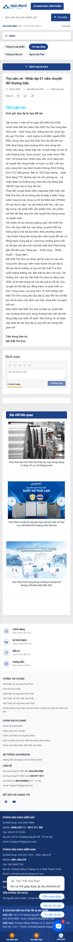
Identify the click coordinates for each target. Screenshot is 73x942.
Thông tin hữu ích (13, 54)
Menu (12, 35)
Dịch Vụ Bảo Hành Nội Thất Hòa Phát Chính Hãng (26, 740)
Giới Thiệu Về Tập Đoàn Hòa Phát (19, 703)
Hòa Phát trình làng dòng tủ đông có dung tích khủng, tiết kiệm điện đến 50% (36, 584)
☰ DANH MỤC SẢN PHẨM (47, 6)
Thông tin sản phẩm (15, 46)
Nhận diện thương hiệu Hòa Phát (18, 693)
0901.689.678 (18, 859)
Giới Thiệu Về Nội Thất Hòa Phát (18, 698)
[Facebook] (6, 802)
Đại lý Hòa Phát (36, 54)
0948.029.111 (18, 827)
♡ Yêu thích (65, 26)
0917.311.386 (35, 827)
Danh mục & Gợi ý (38, 66)
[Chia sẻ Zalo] (25, 95)
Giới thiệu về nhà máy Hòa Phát (18, 683)
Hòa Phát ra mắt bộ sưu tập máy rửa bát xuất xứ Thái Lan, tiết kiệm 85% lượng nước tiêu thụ (36, 524)
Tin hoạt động (38, 46)
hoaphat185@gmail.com (21, 785)
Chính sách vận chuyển (14, 730)
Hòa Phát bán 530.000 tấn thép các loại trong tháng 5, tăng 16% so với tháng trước (36, 464)
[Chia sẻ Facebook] (18, 95)
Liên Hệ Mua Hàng (11, 688)
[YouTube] (14, 802)
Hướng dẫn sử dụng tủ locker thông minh (22, 759)
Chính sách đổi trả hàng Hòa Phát (19, 735)
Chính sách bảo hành (13, 725)
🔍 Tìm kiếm (60, 17)
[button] (11, 501)
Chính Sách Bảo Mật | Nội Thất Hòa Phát (22, 745)
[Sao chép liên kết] (32, 95)
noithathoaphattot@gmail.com (26, 873)
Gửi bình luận (57, 383)
